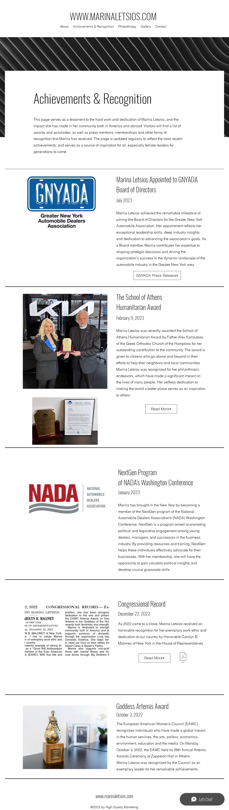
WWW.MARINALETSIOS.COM (113, 16)
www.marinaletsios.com (114, 795)
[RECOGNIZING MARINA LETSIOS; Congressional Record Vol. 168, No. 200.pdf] (183, 658)
